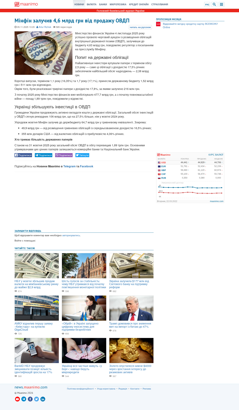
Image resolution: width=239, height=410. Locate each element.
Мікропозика (118, 4)
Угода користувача (106, 388)
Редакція (122, 388)
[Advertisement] (84, 199)
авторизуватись (71, 235)
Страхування (159, 4)
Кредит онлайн (139, 4)
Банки (103, 4)
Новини (79, 4)
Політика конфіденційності (80, 388)
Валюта (91, 4)
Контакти (134, 388)
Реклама (147, 388)
